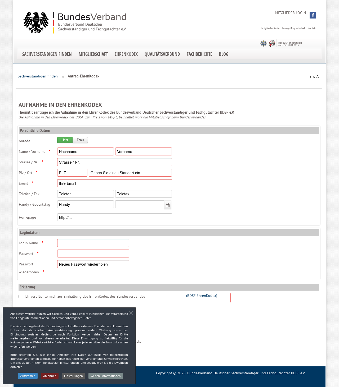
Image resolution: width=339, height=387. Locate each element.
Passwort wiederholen (31, 268)
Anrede (24, 141)
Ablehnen (49, 376)
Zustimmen (27, 376)
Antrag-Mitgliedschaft (294, 28)
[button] (313, 15)
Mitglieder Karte (270, 28)
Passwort (28, 253)
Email (26, 183)
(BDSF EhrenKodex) (201, 295)
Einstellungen (73, 376)
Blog (223, 54)
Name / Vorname (34, 151)
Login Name (31, 243)
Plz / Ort (28, 172)
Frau (80, 139)
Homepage (27, 217)
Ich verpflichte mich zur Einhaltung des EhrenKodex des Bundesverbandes (85, 296)
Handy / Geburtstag (34, 204)
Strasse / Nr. (31, 162)
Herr (64, 139)
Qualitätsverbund (162, 54)
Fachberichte (199, 54)
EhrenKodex (126, 54)
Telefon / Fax (29, 193)
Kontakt (312, 28)
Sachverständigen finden (47, 54)
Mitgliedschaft (93, 54)
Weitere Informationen (106, 376)
